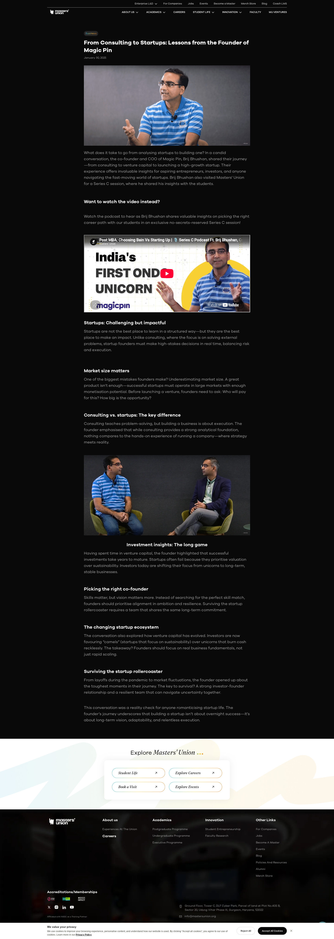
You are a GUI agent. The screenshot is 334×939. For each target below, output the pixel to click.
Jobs (191, 3)
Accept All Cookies (272, 930)
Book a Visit (127, 787)
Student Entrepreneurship (222, 829)
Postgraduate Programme (170, 829)
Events (204, 3)
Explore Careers (188, 773)
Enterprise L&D (144, 3)
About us (110, 820)
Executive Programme (167, 842)
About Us (128, 12)
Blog (264, 3)
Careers (179, 12)
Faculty (255, 12)
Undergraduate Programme (171, 836)
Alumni (260, 869)
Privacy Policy (84, 934)
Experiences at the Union (119, 829)
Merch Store (248, 3)
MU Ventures (278, 12)
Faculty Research (216, 836)
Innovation (230, 12)
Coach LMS (280, 3)
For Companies (172, 3)
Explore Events (187, 787)
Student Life (201, 12)
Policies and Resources (271, 862)
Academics (153, 12)
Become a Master (224, 3)
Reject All (246, 930)
